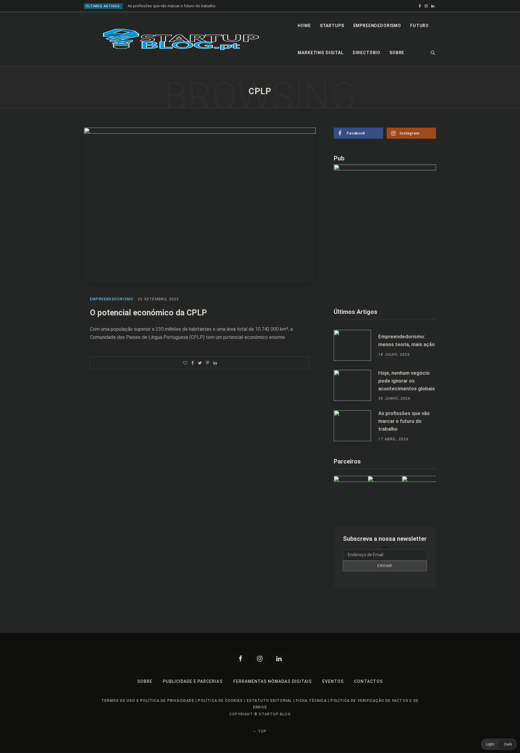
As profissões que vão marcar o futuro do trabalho (404, 421)
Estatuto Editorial (269, 701)
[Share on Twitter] (200, 363)
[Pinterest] (207, 363)
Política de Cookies (220, 701)
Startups (332, 25)
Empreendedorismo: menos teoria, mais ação (406, 340)
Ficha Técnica (311, 701)
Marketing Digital (320, 52)
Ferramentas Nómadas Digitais (272, 681)
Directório (366, 52)
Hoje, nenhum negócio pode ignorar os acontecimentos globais (406, 381)
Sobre (396, 52)
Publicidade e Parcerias (192, 681)
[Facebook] (240, 658)
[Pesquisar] (433, 52)
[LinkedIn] (215, 363)
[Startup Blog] (181, 39)
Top (262, 731)
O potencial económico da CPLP (148, 313)
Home (304, 25)
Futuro (419, 25)
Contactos (368, 681)
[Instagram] (260, 658)
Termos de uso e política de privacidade (147, 701)
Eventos (333, 681)
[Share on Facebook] (192, 363)
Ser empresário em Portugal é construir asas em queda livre (179, 6)
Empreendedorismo (377, 25)
